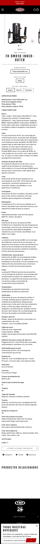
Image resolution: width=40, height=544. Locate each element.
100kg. (20, 81)
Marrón (19, 90)
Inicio (19, 49)
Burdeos (29, 90)
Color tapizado (20, 86)
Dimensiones (20, 67)
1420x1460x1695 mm (20, 71)
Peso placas (20, 77)
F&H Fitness (20, 52)
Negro (10, 90)
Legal (19, 523)
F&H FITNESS (20, 516)
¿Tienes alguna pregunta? (20, 448)
